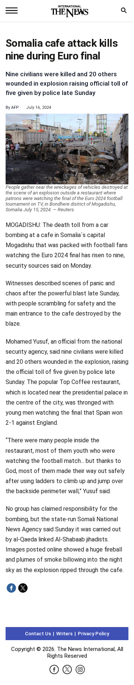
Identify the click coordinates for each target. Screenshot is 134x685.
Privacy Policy (93, 633)
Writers (64, 633)
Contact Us (38, 633)
